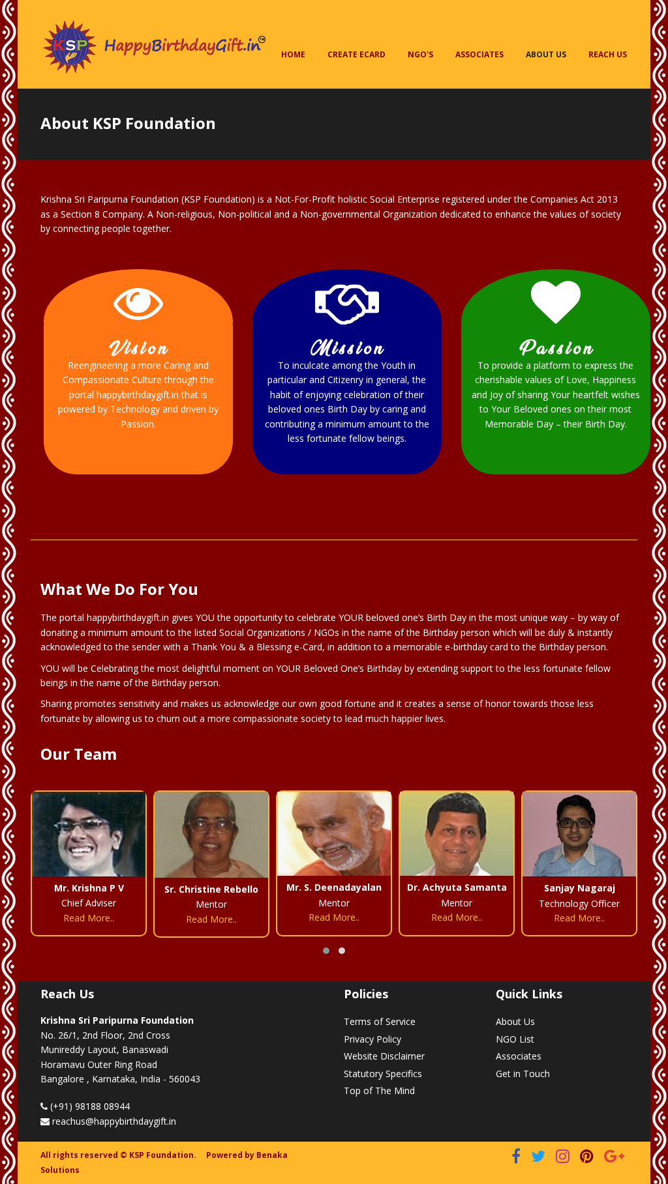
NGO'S (420, 54)
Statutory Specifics (383, 1073)
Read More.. (88, 919)
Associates (479, 54)
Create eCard (356, 54)
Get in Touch (523, 1073)
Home (293, 54)
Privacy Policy (372, 1039)
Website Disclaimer (384, 1056)
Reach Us (607, 54)
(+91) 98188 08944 (89, 1106)
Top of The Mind (379, 1090)
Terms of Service (380, 1021)
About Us (546, 54)
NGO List (515, 1039)
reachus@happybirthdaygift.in (114, 1121)
